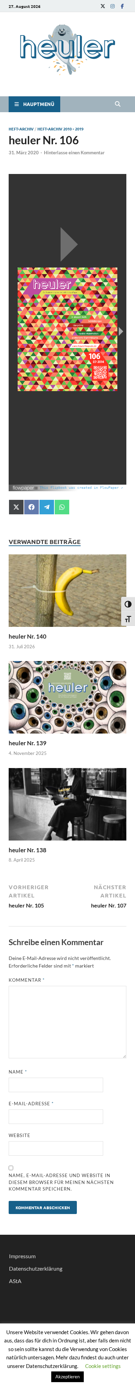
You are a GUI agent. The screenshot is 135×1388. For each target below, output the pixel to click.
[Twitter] (103, 6)
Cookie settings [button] (103, 1366)
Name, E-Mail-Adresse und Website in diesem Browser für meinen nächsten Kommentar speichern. (61, 1182)
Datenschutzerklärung (35, 1268)
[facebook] (122, 6)
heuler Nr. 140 (27, 636)
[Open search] (117, 104)
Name (18, 1072)
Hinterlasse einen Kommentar (74, 152)
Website (19, 1135)
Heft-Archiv (21, 129)
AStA (15, 1281)
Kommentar (27, 980)
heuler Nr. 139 (27, 743)
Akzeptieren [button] (67, 1376)
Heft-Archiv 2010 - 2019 (60, 129)
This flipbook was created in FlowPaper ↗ (81, 487)
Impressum (22, 1256)
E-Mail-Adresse (31, 1103)
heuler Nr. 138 (27, 850)
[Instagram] (112, 6)
